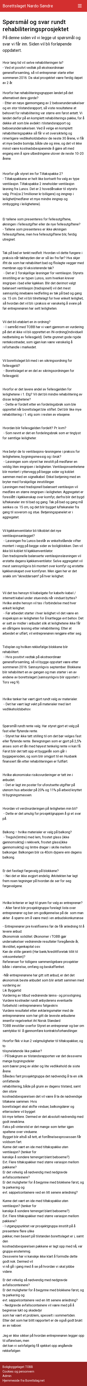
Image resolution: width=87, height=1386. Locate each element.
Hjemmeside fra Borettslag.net (24, 1380)
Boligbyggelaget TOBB (18, 1367)
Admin (7, 1376)
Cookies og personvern (18, 1371)
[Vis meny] (79, 6)
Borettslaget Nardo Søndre (28, 5)
